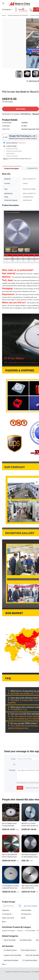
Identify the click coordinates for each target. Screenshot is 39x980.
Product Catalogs (31, 906)
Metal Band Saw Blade (11, 960)
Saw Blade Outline (26, 940)
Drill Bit (23, 918)
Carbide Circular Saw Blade (12, 955)
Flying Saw (5, 910)
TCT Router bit (6, 914)
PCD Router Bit (26, 914)
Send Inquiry (20, 109)
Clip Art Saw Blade (9, 940)
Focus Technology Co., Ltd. (26, 971)
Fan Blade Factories (10, 950)
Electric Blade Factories (28, 950)
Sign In (5, 159)
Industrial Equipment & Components (18, 15)
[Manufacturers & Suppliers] (19, 4)
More (4, 964)
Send (20, 788)
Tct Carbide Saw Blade (30, 960)
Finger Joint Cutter (8, 918)
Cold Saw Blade (26, 910)
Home (4, 15)
